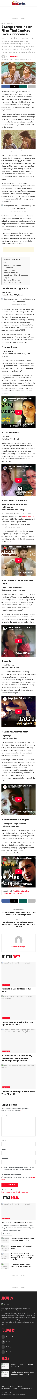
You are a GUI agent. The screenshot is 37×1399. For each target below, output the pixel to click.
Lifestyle (6, 1051)
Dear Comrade (28, 516)
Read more (7, 1233)
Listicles (6, 984)
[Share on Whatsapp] (23, 86)
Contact (11, 1387)
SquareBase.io (21, 1394)
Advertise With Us (26, 1389)
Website (4, 1158)
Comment (5, 1115)
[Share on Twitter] (14, 86)
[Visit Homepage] (18, 3)
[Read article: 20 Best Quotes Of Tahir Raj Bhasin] (5, 1248)
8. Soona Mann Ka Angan (12, 282)
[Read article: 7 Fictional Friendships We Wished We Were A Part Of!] (18, 1076)
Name (4, 1140)
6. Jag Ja (6, 278)
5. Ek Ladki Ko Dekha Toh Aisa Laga (15, 275)
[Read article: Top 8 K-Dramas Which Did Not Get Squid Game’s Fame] (18, 1007)
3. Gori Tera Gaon (9, 270)
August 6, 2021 (8, 59)
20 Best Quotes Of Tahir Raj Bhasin (21, 1247)
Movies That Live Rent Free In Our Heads (17, 1223)
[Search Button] (35, 3)
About (3, 1387)
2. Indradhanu (8, 268)
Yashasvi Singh (13, 57)
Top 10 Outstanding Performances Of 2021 (16, 892)
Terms (15, 1389)
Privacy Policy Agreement (11, 1174)
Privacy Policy (5, 1389)
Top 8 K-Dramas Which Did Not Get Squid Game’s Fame (17, 1023)
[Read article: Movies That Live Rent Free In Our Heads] (18, 974)
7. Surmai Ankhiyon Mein (11, 280)
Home (3, 23)
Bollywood (10, 23)
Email (4, 1149)
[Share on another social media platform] (32, 86)
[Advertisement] (18, 10)
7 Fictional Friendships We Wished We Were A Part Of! (21, 1265)
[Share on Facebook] (5, 86)
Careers (19, 1387)
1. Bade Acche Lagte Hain (12, 265)
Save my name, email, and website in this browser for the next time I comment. (18, 1168)
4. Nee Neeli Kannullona (11, 273)
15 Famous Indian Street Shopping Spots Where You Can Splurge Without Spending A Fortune (16, 1058)
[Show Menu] (2, 3)
